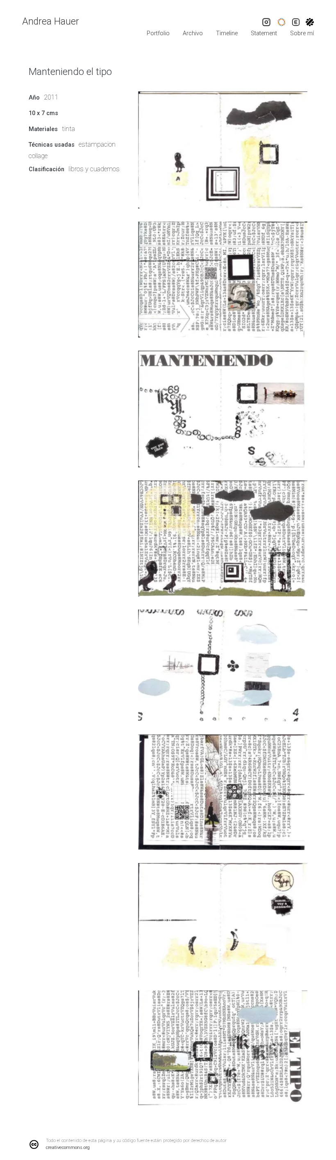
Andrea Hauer (50, 21)
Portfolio (158, 33)
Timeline (227, 33)
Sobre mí (302, 33)
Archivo (193, 33)
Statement (264, 33)
